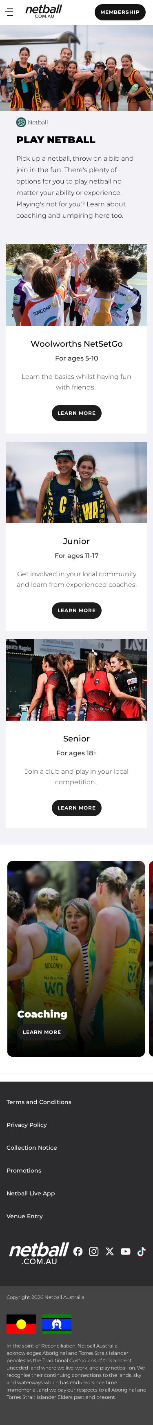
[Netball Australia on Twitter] (110, 1253)
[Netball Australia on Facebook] (78, 1253)
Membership (120, 12)
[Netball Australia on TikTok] (141, 1253)
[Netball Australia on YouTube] (126, 1253)
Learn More (42, 1032)
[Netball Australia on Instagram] (94, 1253)
